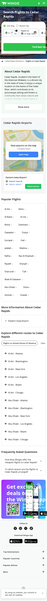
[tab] (19, 343)
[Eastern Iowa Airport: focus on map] (23, 182)
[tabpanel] (23, 397)
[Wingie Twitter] (25, 529)
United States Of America (14, 61)
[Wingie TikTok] (31, 528)
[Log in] (39, 3)
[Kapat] (42, 593)
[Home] (2, 61)
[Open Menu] (44, 3)
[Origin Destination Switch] (12, 33)
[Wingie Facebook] (15, 529)
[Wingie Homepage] (10, 3)
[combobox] (15, 33)
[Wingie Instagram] (20, 529)
